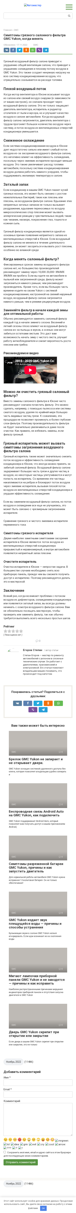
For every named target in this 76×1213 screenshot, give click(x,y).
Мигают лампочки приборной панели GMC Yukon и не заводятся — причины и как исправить (37, 979)
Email (8, 1089)
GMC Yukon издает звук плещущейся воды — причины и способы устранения (35, 923)
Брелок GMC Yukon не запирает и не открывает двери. (36, 761)
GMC (35, 45)
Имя (7, 1077)
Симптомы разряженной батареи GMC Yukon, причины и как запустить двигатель (36, 867)
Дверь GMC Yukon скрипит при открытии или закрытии (34, 1034)
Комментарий (12, 1101)
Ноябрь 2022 (13, 1061)
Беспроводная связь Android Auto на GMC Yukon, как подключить (36, 813)
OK (43, 1208)
